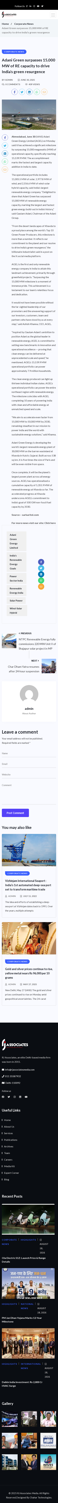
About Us (9, 1126)
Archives (8, 1146)
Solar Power (16, 600)
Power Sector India (16, 578)
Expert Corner (11, 1172)
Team (7, 1152)
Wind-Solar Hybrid (16, 610)
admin (12, 896)
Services (8, 1133)
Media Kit (9, 1166)
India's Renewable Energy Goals (16, 562)
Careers (8, 1159)
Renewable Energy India (16, 590)
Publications (10, 1139)
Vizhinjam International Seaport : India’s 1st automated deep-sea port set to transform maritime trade (28, 885)
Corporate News (24, 23)
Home (5, 23)
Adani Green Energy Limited (14, 541)
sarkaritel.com (30, 514)
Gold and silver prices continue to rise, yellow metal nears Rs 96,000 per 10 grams (29, 973)
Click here (50, 522)
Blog (6, 1179)
